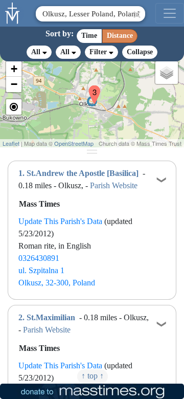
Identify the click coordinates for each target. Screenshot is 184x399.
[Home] (13, 12)
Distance (120, 35)
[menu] (169, 13)
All (36, 52)
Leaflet (11, 143)
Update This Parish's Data (60, 221)
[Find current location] (13, 107)
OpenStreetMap (74, 143)
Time (89, 35)
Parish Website (113, 185)
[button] (90, 88)
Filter (99, 52)
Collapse (140, 52)
